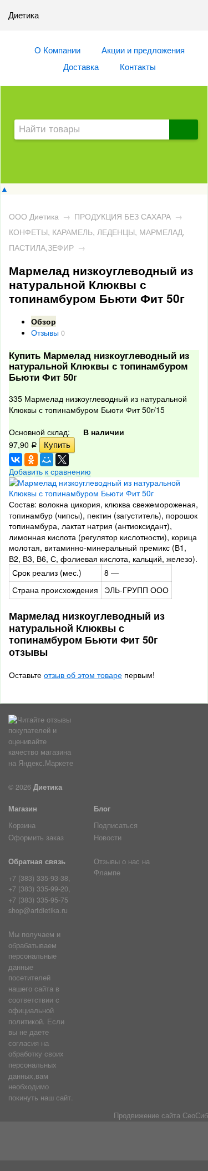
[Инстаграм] (104, 1143)
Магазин (22, 809)
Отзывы (45, 332)
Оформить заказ (36, 838)
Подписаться (116, 825)
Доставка (81, 66)
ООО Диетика (34, 216)
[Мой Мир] (46, 459)
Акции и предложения (143, 49)
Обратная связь (36, 861)
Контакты (138, 66)
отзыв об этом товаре (83, 674)
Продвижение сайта (147, 1115)
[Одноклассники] (31, 459)
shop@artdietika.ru (38, 910)
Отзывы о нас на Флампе (122, 867)
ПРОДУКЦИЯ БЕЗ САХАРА (122, 216)
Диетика (47, 787)
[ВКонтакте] (15, 459)
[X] (62, 459)
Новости (107, 838)
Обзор (43, 321)
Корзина (21, 825)
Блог (102, 809)
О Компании (57, 49)
